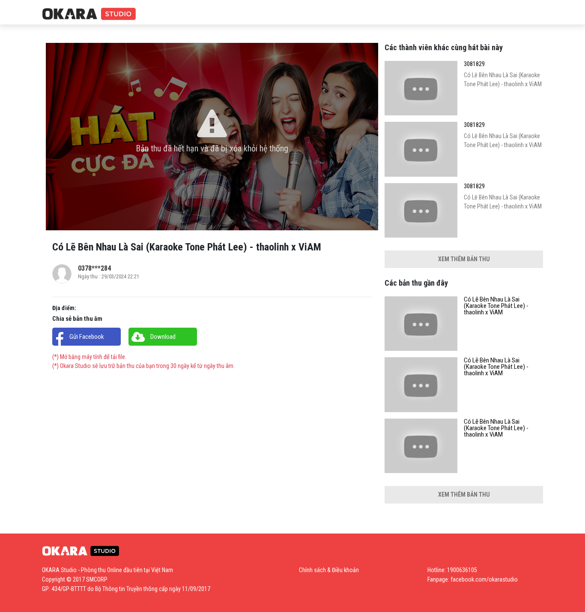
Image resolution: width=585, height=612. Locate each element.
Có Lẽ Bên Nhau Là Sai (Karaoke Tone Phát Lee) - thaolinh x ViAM (496, 306)
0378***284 (94, 268)
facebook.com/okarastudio (484, 579)
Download (163, 337)
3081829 (474, 64)
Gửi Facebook (86, 337)
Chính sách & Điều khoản (329, 570)
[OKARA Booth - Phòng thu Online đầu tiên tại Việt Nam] (89, 14)
